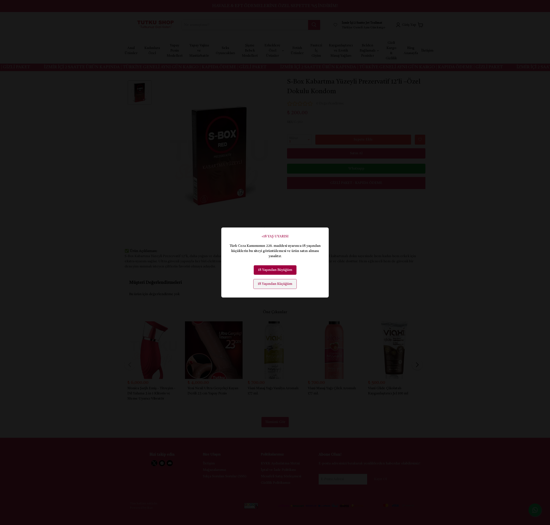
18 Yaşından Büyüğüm (275, 270)
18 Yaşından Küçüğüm (275, 284)
